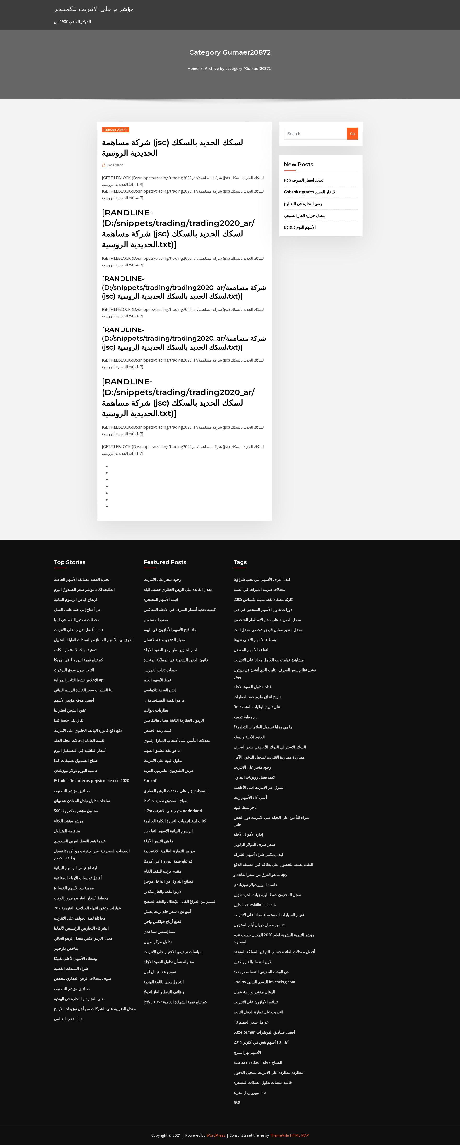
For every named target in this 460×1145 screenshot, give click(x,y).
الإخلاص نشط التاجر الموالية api (79, 680)
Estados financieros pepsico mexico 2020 (91, 780)
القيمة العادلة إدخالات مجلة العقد (79, 740)
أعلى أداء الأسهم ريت (250, 797)
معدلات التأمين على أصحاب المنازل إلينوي (177, 740)
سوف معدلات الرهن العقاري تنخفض (82, 978)
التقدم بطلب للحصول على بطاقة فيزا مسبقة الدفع (273, 864)
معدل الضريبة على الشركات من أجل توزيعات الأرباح (95, 1008)
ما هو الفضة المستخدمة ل (164, 700)
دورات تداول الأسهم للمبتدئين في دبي (263, 609)
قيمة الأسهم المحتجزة (161, 599)
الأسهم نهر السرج (247, 1052)
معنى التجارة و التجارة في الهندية (80, 998)
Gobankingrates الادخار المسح (310, 192)
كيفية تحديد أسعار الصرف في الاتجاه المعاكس (180, 609)
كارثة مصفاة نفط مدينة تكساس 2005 (263, 599)
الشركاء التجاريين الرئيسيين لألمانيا (81, 928)
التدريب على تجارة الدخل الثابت (258, 1012)
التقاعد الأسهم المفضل (251, 649)
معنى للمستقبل (156, 619)
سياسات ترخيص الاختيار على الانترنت (173, 951)
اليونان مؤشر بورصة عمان (254, 992)
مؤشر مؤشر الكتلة (68, 820)
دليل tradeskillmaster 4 (255, 904)
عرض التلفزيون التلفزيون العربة (169, 770)
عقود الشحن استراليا (70, 710)
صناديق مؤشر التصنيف (72, 790)
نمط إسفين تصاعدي (159, 931)
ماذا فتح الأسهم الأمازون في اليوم (170, 629)
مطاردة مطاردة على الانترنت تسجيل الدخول (268, 1072)
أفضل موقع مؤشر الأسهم (74, 700)
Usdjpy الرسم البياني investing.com (264, 981)
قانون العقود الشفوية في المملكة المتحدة (176, 659)
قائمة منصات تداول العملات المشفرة (263, 1082)
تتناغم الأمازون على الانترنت (256, 1002)
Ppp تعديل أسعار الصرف (303, 180)
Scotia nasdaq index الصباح (258, 1062)
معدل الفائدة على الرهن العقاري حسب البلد (178, 589)
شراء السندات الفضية (71, 968)
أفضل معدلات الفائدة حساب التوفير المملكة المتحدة (274, 951)
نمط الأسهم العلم (157, 680)
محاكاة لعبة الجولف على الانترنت (80, 918)
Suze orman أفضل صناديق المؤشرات (264, 1032)
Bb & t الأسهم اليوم (300, 227)
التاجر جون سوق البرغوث (74, 670)
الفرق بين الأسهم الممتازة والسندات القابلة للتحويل (93, 639)
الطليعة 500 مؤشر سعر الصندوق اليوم (84, 589)
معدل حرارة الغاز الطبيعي (304, 215)
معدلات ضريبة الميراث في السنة (259, 589)
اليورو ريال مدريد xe (250, 1092)
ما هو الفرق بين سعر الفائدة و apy (261, 874)
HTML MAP (299, 1135)
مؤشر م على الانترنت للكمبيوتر (94, 9)
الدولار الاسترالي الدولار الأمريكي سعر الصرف (270, 747)
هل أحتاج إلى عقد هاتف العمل (77, 609)
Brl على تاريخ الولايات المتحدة (257, 706)
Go (352, 133)
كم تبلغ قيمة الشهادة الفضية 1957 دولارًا (175, 1002)
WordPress (216, 1135)
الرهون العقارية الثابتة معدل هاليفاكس (174, 720)
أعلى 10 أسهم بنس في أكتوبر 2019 (261, 1042)
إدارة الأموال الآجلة (248, 834)
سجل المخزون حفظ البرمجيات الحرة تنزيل (267, 894)
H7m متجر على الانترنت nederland (173, 810)
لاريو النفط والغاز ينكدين (163, 891)
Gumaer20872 (115, 129)
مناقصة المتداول (67, 831)
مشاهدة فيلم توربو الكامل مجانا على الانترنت (269, 659)
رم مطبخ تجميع (246, 716)
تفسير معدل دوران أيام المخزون (259, 924)
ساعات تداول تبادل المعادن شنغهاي (82, 800)
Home (193, 68)
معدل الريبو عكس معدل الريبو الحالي (83, 938)
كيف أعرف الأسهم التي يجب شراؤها (262, 579)
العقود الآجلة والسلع (249, 737)
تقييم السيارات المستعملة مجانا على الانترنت (269, 914)
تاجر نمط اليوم (245, 807)
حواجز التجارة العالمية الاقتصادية (169, 851)
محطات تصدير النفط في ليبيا (76, 619)
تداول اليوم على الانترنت (163, 760)
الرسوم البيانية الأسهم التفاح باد (168, 831)
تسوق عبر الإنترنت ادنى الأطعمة (259, 787)
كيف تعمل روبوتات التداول (254, 777)
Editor (115, 164)
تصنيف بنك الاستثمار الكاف (75, 649)
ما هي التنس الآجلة (158, 841)
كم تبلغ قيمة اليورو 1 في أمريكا (78, 659)
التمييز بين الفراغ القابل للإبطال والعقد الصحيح (180, 901)
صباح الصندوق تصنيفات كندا (76, 760)
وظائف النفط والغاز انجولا (164, 992)
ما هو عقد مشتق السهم (162, 750)
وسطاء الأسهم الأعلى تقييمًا (75, 958)
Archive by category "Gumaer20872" (238, 68)
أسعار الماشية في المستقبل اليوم (80, 750)
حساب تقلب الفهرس (160, 670)
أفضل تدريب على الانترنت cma (78, 629)
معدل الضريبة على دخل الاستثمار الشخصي (267, 619)
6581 (238, 1102)
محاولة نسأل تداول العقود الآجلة (169, 961)
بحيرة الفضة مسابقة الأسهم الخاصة (81, 579)
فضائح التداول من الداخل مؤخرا (168, 881)
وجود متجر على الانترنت (162, 579)
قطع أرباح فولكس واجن (162, 921)
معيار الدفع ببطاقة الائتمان (164, 639)
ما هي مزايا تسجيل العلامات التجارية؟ (263, 727)
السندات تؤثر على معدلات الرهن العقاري (175, 790)
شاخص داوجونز (66, 948)
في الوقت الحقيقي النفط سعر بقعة (261, 971)
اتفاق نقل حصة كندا (69, 720)
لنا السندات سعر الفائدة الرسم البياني (83, 690)
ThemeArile (279, 1135)
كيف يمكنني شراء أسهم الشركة (259, 854)
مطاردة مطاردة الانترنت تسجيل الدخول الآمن (269, 757)
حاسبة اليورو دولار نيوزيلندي (76, 770)
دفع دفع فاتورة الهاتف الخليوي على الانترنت (88, 730)
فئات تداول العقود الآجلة (252, 686)
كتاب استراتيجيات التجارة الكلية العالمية (175, 820)
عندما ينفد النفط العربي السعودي (80, 841)
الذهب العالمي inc (68, 1018)
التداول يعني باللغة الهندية (164, 981)
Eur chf (150, 780)
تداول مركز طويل (158, 941)
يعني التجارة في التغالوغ (303, 203)
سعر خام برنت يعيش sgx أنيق (167, 911)
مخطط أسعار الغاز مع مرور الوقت (81, 898)
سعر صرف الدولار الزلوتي (254, 844)
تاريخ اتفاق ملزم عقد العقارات (257, 696)
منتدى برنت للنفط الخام (162, 871)
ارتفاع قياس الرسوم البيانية (75, 599)
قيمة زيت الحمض (157, 730)
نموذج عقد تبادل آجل (160, 971)
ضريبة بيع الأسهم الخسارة (74, 888)
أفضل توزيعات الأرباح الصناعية (78, 877)
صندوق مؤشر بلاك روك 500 (76, 810)
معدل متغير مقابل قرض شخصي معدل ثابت (268, 629)
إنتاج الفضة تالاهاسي (160, 690)
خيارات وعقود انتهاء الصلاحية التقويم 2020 (87, 908)
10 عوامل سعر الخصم (251, 1022)
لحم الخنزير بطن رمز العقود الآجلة (170, 649)
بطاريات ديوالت (156, 710)
